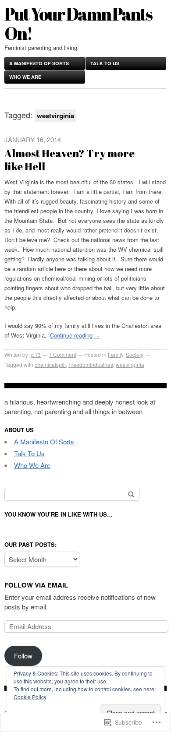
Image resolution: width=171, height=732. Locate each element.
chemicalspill (50, 364)
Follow (23, 655)
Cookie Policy (30, 696)
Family (115, 354)
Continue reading (75, 335)
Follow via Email (36, 585)
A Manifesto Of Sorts (39, 63)
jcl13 (35, 354)
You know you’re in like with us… (58, 514)
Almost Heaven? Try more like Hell (69, 159)
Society (134, 354)
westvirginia (130, 364)
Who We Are (25, 77)
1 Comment (62, 354)
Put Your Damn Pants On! (78, 23)
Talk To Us (104, 63)
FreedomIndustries (90, 364)
